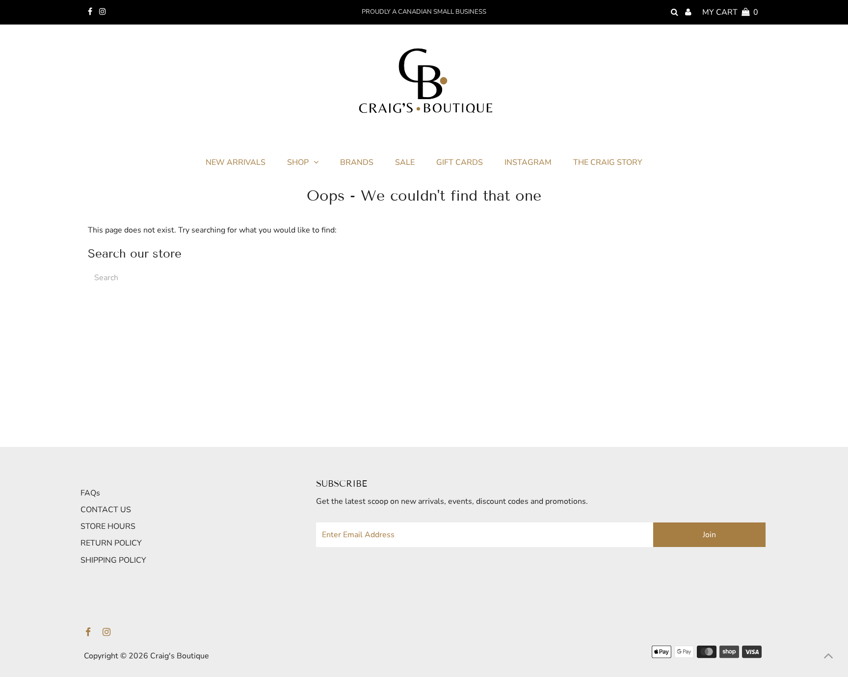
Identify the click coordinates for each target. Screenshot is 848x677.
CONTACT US (105, 509)
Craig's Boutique (179, 656)
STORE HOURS (107, 526)
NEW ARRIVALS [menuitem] (235, 162)
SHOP (298, 162)
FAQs (90, 493)
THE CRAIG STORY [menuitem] (607, 162)
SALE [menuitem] (405, 162)
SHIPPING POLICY (113, 560)
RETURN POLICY (111, 543)
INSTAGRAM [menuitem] (528, 162)
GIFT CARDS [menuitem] (459, 162)
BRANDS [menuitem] (356, 162)
